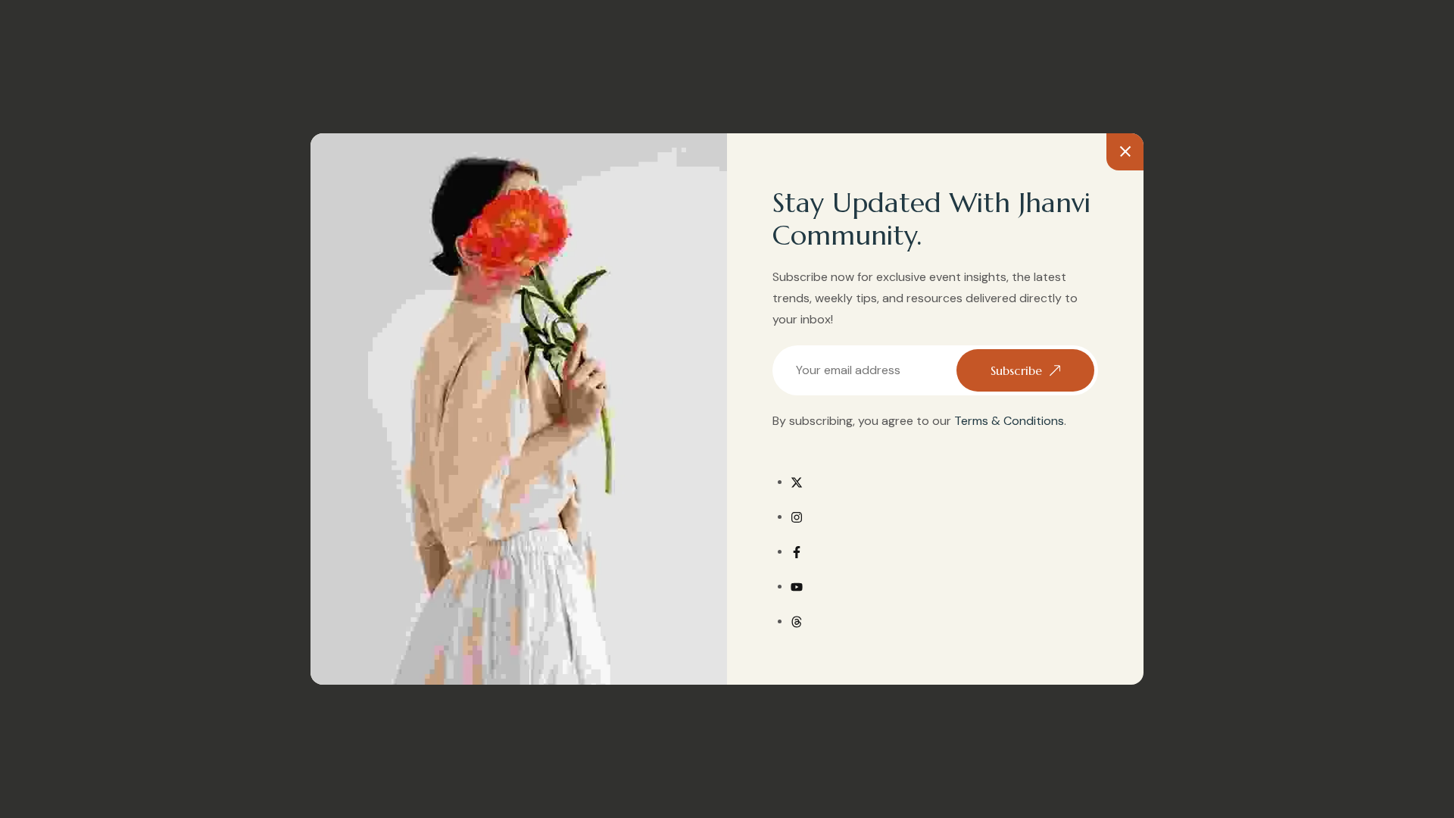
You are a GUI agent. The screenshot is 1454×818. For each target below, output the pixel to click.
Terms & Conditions (1009, 421)
